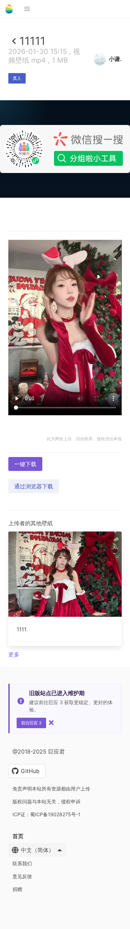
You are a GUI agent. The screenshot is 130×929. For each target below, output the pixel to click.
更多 (13, 654)
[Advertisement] (65, 265)
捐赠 (17, 889)
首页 (18, 836)
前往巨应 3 (31, 722)
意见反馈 (22, 876)
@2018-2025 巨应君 (38, 751)
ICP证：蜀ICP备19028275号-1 (46, 814)
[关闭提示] (51, 722)
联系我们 (22, 863)
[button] (27, 9)
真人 (17, 78)
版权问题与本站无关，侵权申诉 (46, 801)
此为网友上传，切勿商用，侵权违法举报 (84, 438)
